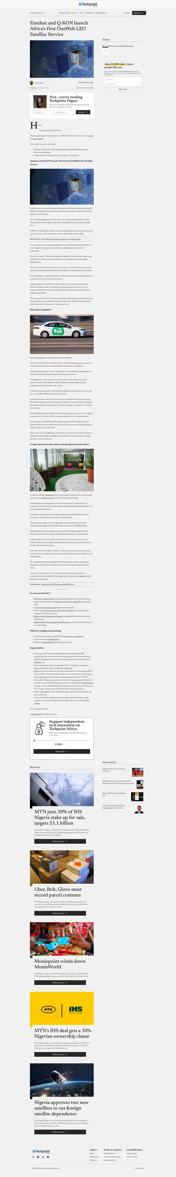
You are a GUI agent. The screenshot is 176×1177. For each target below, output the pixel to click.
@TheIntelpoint (87, 683)
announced (40, 358)
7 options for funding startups (45, 608)
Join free (81, 112)
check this (37, 662)
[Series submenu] (84, 12)
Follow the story (58, 841)
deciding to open (47, 498)
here (70, 668)
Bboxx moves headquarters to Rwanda (48, 616)
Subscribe (137, 13)
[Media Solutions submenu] (107, 12)
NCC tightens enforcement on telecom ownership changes (61, 239)
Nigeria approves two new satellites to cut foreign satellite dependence (61, 1108)
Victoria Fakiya (38, 83)
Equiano (83, 576)
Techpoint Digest (88, 88)
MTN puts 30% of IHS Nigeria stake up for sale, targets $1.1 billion (59, 818)
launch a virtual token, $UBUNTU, (68, 602)
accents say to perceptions (74, 636)
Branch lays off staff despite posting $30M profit (57, 584)
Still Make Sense (52, 639)
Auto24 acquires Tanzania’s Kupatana (59, 611)
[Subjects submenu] (77, 12)
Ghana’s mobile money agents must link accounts (52, 622)
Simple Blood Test (48, 642)
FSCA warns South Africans (44, 599)
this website (44, 692)
